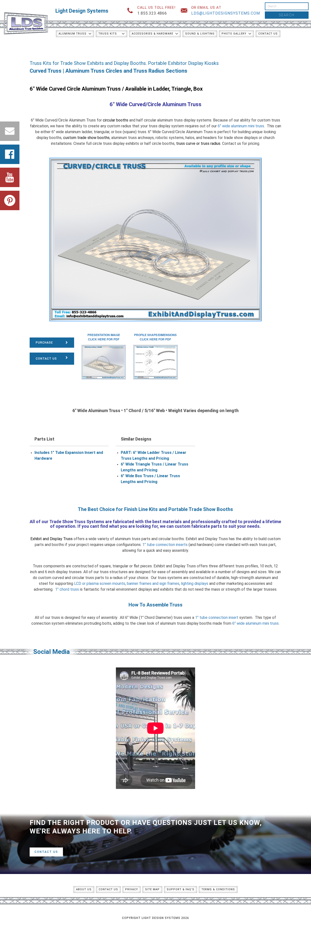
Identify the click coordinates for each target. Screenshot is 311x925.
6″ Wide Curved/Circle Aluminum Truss (155, 104)
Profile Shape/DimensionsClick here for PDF (155, 337)
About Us (84, 889)
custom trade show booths (86, 137)
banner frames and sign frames (153, 583)
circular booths (115, 120)
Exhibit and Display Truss (51, 538)
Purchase (44, 342)
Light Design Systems (81, 11)
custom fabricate (192, 526)
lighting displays (194, 583)
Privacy (131, 889)
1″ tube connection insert (216, 617)
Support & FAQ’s (180, 889)
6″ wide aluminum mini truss (241, 126)
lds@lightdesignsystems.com (225, 13)
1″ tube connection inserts (165, 544)
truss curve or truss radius (198, 143)
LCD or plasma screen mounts (99, 583)
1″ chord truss (67, 589)
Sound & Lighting (200, 33)
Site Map (152, 889)
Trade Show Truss (67, 521)
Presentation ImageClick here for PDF (103, 337)
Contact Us (268, 33)
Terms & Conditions (218, 889)
